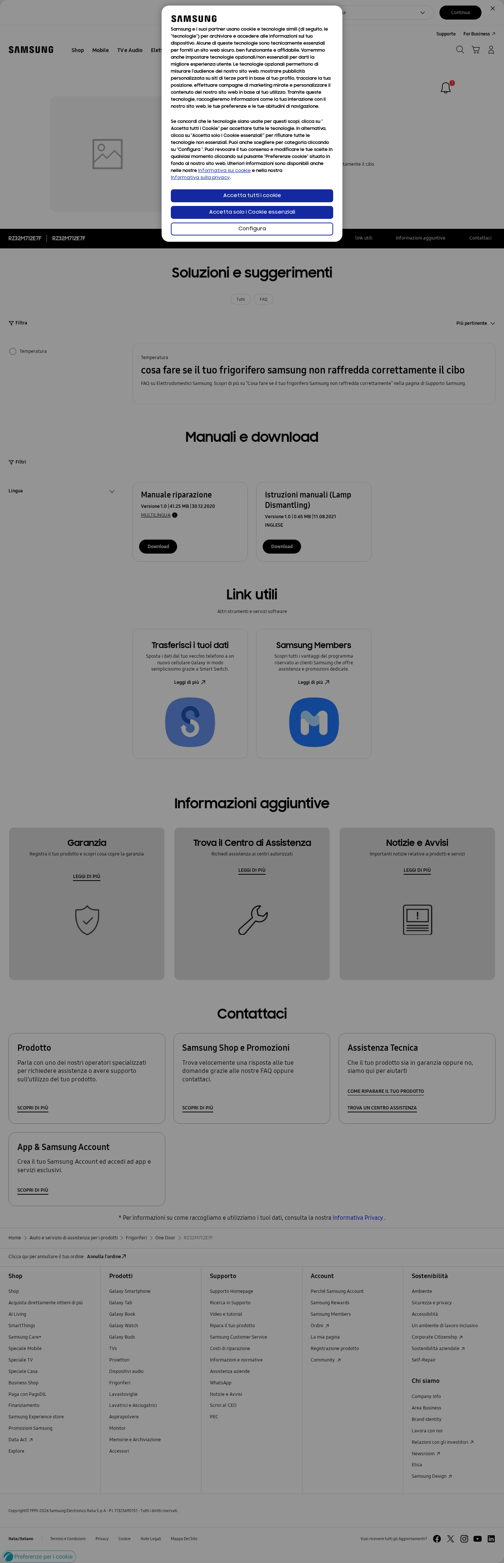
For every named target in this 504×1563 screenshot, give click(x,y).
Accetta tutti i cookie (252, 196)
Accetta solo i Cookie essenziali (252, 212)
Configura (252, 229)
